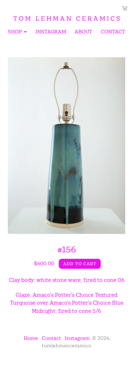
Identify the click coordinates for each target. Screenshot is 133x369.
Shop (17, 33)
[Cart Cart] (124, 8)
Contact (113, 31)
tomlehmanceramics (66, 345)
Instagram (50, 31)
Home (31, 338)
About (83, 31)
